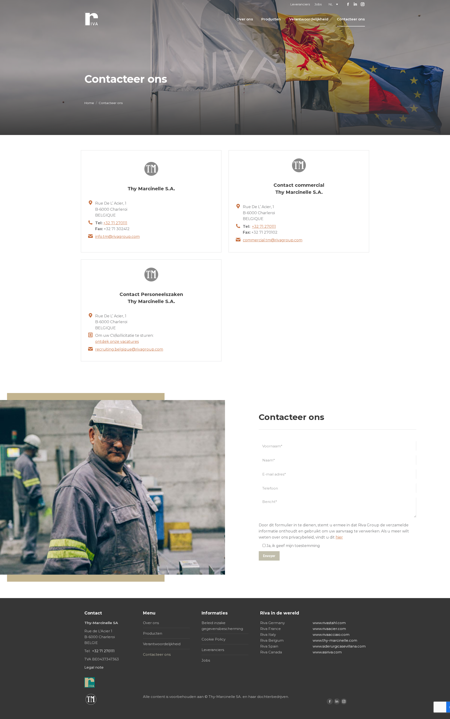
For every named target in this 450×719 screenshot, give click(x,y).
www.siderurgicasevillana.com (339, 646)
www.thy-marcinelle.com (335, 640)
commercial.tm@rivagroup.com (272, 240)
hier (339, 537)
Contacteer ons (157, 654)
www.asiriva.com (327, 652)
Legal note (94, 667)
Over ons (151, 623)
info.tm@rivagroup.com (117, 236)
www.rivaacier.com (329, 628)
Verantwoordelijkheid (161, 644)
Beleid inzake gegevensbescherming (222, 626)
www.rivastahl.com (329, 623)
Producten (152, 633)
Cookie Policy (213, 639)
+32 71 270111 (115, 223)
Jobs (206, 660)
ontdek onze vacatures (117, 341)
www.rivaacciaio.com (331, 634)
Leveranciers (213, 650)
